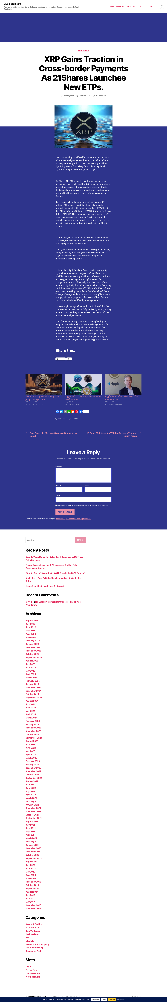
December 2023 (33, 728)
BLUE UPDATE (83, 50)
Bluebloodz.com (12, 4)
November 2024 (33, 691)
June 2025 (31, 667)
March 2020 (31, 878)
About (142, 6)
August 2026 (32, 620)
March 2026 (31, 637)
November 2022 (33, 771)
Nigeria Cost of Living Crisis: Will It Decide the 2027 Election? (55, 573)
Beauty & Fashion (34, 924)
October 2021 (32, 815)
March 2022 (31, 798)
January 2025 (32, 684)
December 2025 (33, 647)
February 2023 (33, 761)
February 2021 (33, 841)
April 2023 (31, 754)
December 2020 (33, 848)
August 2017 (32, 892)
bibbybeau (70, 96)
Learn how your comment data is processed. (73, 519)
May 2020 (30, 872)
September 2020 (34, 858)
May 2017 (30, 902)
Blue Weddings (33, 931)
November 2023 (33, 731)
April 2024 (31, 714)
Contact (150, 6)
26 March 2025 (84, 96)
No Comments (101, 96)
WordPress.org (33, 977)
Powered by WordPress (70, 996)
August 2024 (32, 701)
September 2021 (34, 818)
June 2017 (31, 898)
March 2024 (31, 718)
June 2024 (31, 707)
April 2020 (31, 875)
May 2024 (30, 711)
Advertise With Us (117, 6)
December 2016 (33, 905)
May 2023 (30, 751)
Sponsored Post (33, 951)
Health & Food (32, 934)
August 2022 (32, 781)
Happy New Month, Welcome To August (45, 586)
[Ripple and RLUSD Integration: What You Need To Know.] (83, 384)
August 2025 (32, 661)
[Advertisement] (83, 27)
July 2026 (30, 624)
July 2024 (30, 704)
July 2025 (30, 664)
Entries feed (31, 970)
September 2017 (34, 888)
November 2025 (33, 651)
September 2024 (34, 697)
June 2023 (31, 748)
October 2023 (32, 734)
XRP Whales (78, 419)
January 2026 (32, 644)
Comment (59, 467)
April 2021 (30, 835)
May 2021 (30, 831)
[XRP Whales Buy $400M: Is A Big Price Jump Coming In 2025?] (44, 384)
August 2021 (32, 821)
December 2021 (33, 808)
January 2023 (32, 764)
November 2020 (33, 851)
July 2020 (30, 865)
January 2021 (32, 845)
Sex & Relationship (34, 947)
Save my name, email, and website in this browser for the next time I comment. (82, 505)
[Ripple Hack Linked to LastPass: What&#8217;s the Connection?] (123, 384)
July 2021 (30, 825)
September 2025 (34, 657)
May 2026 (30, 630)
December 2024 (33, 687)
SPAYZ (29, 602)
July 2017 (30, 895)
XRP (71, 419)
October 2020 (32, 855)
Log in (28, 967)
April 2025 (31, 674)
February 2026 (33, 640)
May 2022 (30, 791)
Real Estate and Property (37, 944)
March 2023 (31, 758)
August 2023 (32, 741)
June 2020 (31, 868)
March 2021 (31, 838)
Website (58, 495)
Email (86, 486)
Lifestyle (30, 941)
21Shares (61, 419)
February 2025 (33, 681)
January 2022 (32, 805)
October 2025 (32, 654)
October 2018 (32, 885)
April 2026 (31, 634)
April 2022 (31, 795)
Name (58, 486)
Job (27, 937)
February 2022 (33, 801)
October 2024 (32, 694)
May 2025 (30, 671)
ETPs (67, 419)
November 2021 (33, 811)
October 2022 (32, 774)
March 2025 (31, 677)
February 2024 (33, 721)
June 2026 (31, 627)
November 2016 (33, 908)
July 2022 (30, 785)
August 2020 (32, 861)
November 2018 (33, 882)
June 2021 (31, 828)
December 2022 (33, 768)
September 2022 (34, 778)
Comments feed (33, 973)
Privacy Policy (132, 6)
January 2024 (32, 724)
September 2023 (34, 738)
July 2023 (30, 744)
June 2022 (31, 788)
